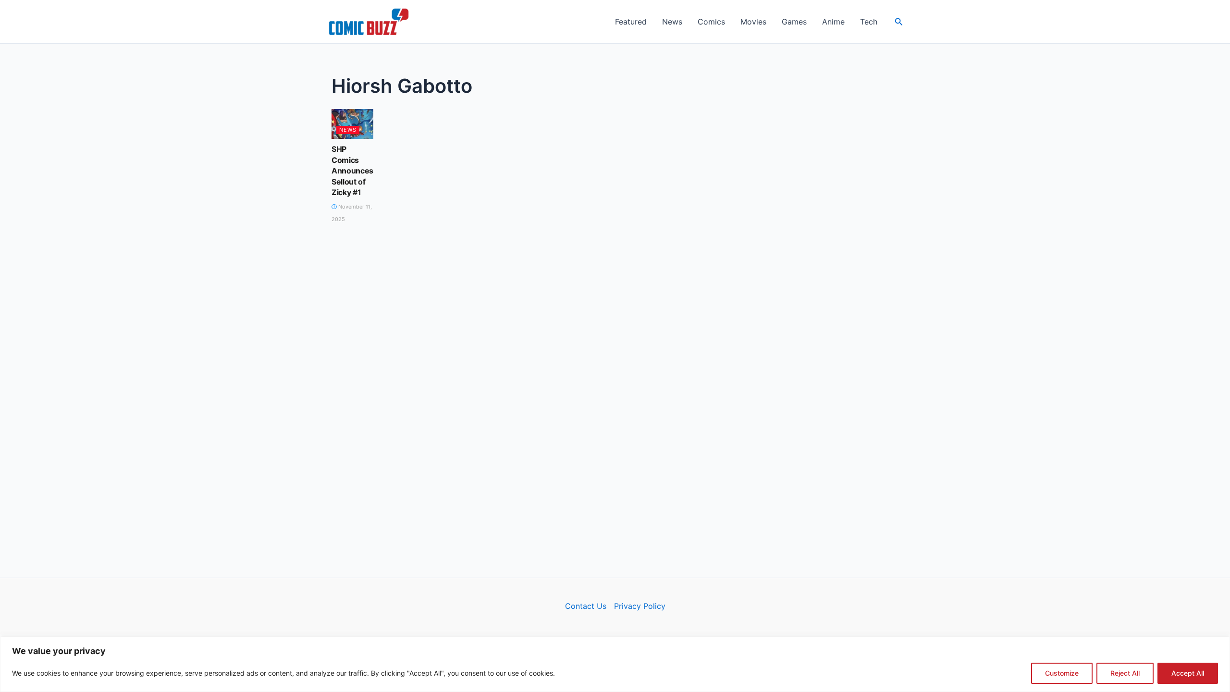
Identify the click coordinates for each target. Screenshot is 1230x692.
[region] (615, 664)
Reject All (1125, 673)
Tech (868, 21)
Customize (1062, 673)
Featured (631, 21)
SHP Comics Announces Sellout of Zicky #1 (352, 170)
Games (794, 21)
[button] (899, 22)
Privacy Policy (639, 606)
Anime (833, 21)
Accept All (1187, 673)
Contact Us (585, 606)
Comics (711, 21)
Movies (753, 21)
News (672, 21)
